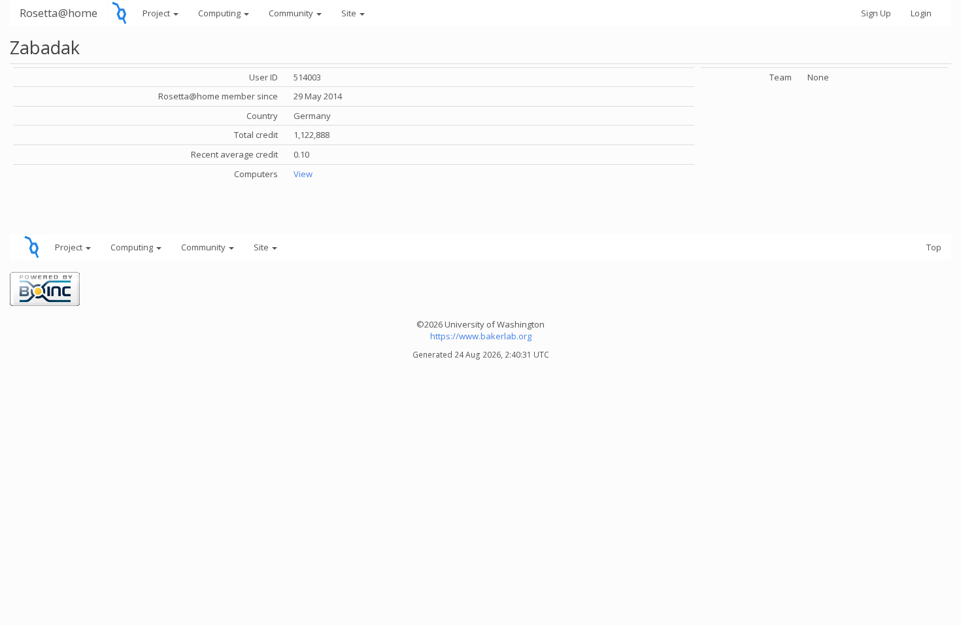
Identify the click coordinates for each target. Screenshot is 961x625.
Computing (220, 13)
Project (157, 13)
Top (933, 247)
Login (921, 13)
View (303, 174)
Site (349, 13)
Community (292, 13)
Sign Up (876, 13)
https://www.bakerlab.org (480, 336)
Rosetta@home (58, 12)
